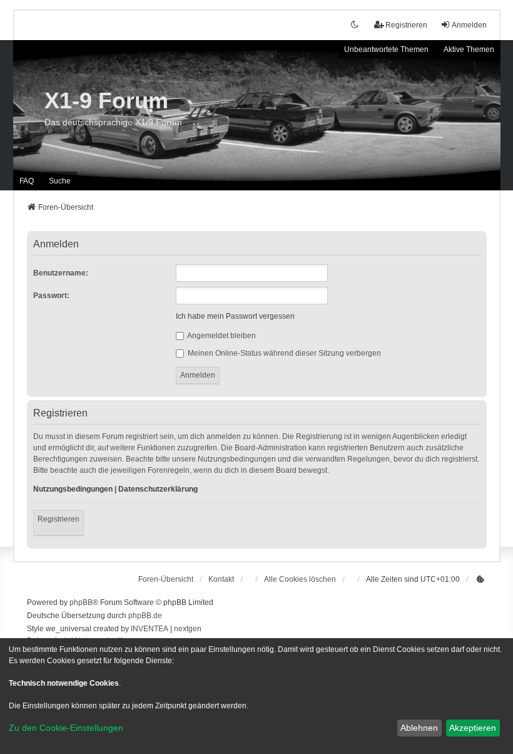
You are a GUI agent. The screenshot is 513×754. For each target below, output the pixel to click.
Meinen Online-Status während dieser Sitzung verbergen (283, 353)
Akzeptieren (472, 728)
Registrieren (58, 519)
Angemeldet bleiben (221, 335)
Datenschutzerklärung (158, 489)
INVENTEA (149, 628)
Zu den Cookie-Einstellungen (66, 728)
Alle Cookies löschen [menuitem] (300, 579)
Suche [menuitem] (60, 181)
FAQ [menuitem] (26, 181)
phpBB (81, 602)
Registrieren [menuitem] (406, 25)
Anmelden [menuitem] (469, 25)
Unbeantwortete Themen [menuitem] (386, 49)
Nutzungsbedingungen (73, 489)
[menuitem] (481, 579)
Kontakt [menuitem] (221, 579)
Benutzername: (60, 273)
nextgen (187, 628)
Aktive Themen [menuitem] (469, 49)
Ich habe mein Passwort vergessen (235, 316)
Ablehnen (419, 728)
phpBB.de (145, 615)
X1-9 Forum (106, 100)
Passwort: (51, 295)
